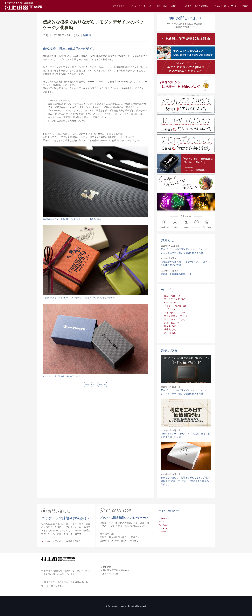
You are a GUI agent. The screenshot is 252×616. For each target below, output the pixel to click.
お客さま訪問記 (201, 6)
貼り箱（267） (171, 333)
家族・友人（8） (172, 322)
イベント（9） (171, 302)
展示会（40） (170, 326)
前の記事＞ (102, 385)
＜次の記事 (88, 385)
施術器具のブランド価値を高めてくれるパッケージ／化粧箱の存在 (72, 219)
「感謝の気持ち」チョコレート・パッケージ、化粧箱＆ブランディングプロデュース (80, 297)
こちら (44, 540)
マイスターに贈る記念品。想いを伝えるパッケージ (65, 376)
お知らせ (174, 6)
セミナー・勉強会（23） (176, 306)
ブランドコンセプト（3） (177, 316)
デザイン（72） (172, 309)
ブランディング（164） (175, 312)
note (161, 521)
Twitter (162, 531)
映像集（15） (170, 329)
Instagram (164, 518)
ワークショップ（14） (175, 319)
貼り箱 (87, 35)
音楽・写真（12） (173, 295)
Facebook (164, 528)
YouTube (163, 525)
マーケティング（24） (175, 299)
